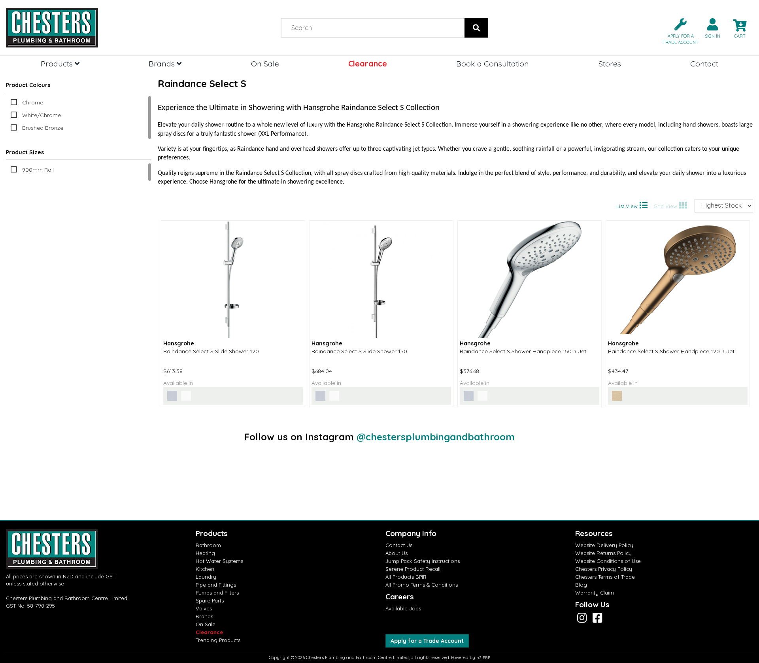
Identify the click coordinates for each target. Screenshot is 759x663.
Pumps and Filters (217, 592)
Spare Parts (210, 600)
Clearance (367, 63)
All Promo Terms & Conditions (421, 585)
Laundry (206, 577)
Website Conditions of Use (608, 561)
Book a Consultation (492, 63)
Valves (204, 608)
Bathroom (208, 545)
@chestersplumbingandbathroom (436, 437)
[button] (677, 30)
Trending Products (218, 640)
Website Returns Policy (603, 553)
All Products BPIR (406, 577)
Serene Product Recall (412, 569)
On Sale (265, 63)
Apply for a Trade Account (427, 640)
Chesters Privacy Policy (603, 569)
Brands (163, 63)
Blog (581, 585)
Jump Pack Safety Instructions (422, 561)
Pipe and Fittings (216, 585)
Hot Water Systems (219, 561)
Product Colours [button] (28, 85)
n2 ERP (483, 657)
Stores (610, 63)
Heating (205, 553)
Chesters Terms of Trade (605, 577)
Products (58, 63)
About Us (396, 553)
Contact (704, 63)
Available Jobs (403, 608)
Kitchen (205, 569)
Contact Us (398, 545)
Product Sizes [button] (25, 152)
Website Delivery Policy (604, 545)
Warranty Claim (594, 592)
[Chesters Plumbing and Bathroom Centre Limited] (95, 27)
